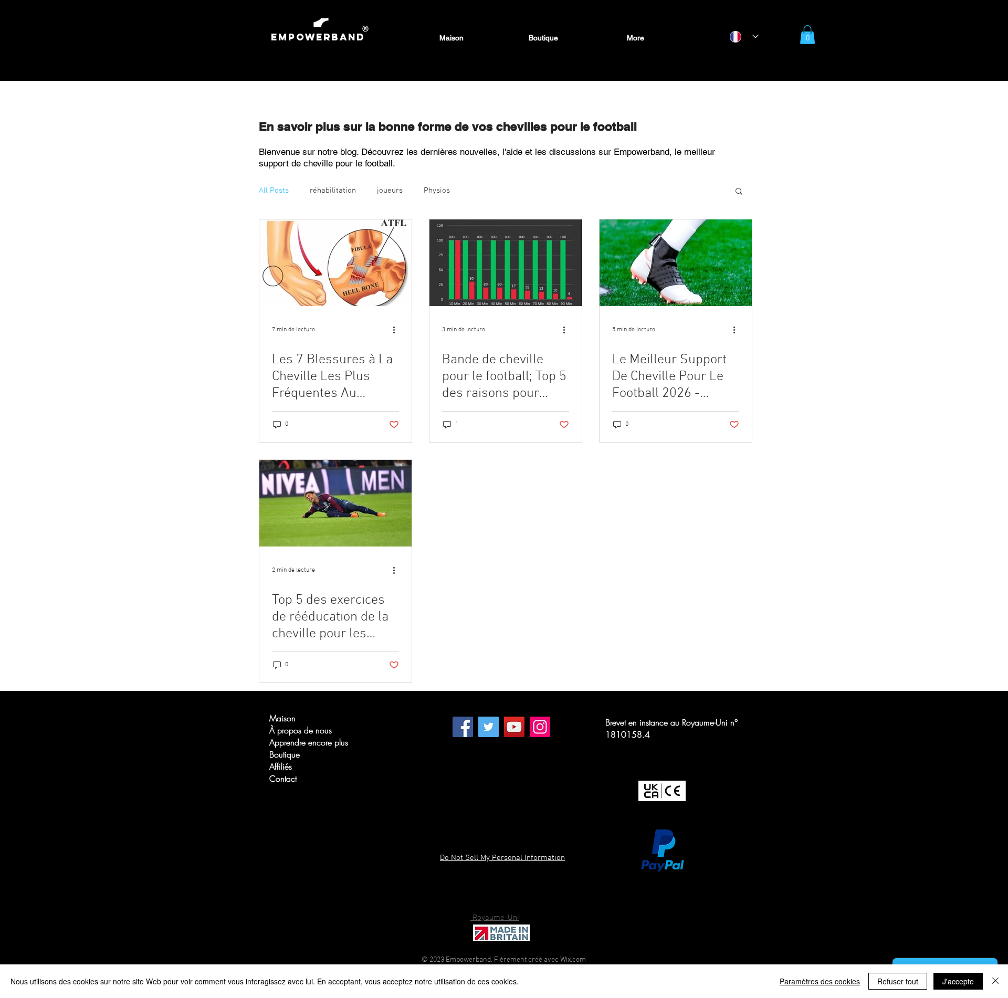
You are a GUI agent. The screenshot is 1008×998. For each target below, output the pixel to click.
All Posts (274, 190)
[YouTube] (514, 727)
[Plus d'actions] (397, 329)
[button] (807, 34)
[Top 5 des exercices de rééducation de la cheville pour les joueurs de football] (335, 503)
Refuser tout (897, 981)
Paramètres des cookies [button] (820, 981)
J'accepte (958, 981)
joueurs (390, 190)
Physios (437, 190)
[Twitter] (488, 727)
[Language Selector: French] (744, 36)
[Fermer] (995, 981)
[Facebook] (463, 727)
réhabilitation (333, 190)
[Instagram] (540, 727)
